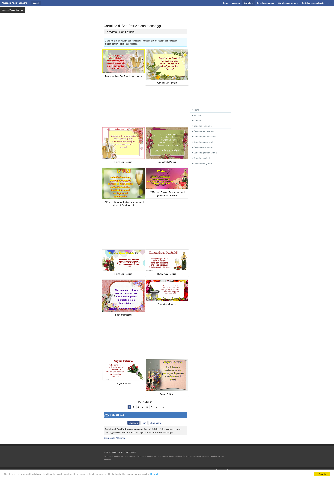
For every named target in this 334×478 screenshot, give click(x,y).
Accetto (322, 473)
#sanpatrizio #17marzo (114, 437)
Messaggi (133, 422)
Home (196, 109)
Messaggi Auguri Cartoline (14, 2)
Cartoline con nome (202, 125)
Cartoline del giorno (202, 163)
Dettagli (154, 474)
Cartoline (197, 120)
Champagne (155, 422)
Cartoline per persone (203, 131)
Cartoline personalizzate (204, 136)
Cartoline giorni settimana (205, 152)
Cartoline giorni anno (203, 147)
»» (163, 407)
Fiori (144, 422)
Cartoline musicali (201, 157)
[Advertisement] (167, 12)
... (328, 3)
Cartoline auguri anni (203, 141)
